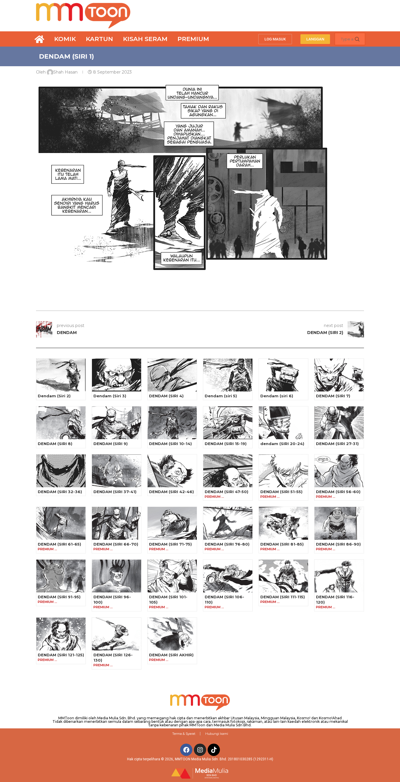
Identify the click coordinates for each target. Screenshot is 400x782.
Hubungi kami (216, 734)
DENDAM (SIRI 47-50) (226, 491)
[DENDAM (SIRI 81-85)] (283, 523)
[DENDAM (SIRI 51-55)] (283, 470)
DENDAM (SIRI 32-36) (60, 491)
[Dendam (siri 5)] (227, 375)
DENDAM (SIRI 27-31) (337, 443)
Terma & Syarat (183, 734)
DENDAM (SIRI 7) (333, 395)
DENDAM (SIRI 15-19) (226, 443)
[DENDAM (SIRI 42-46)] (172, 470)
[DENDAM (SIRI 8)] (61, 422)
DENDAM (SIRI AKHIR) (171, 654)
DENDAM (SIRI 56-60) (338, 491)
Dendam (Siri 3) (109, 395)
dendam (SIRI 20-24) (282, 443)
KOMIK (65, 38)
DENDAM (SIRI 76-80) (227, 544)
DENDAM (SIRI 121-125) (61, 654)
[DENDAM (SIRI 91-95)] (61, 576)
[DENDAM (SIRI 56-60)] (339, 470)
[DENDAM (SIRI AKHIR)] (172, 634)
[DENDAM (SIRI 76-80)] (227, 523)
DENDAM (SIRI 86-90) (338, 544)
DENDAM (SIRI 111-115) (282, 596)
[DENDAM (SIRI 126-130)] (116, 634)
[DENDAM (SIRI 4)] (172, 375)
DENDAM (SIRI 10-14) (170, 443)
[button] (275, 39)
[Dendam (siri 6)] (283, 375)
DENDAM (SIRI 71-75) (170, 544)
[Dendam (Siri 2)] (61, 375)
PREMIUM (193, 38)
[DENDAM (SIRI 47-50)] (227, 470)
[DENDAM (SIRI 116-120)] (339, 576)
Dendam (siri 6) (276, 395)
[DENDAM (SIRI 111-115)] (283, 576)
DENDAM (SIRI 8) (55, 443)
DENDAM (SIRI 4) (166, 395)
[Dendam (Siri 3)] (116, 375)
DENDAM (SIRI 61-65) (59, 544)
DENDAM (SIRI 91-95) (59, 596)
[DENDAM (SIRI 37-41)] (116, 470)
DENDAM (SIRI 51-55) (281, 491)
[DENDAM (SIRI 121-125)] (61, 634)
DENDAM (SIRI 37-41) (114, 491)
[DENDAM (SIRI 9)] (116, 422)
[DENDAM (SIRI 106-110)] (227, 576)
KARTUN (99, 38)
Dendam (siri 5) (221, 395)
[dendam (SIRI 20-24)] (283, 422)
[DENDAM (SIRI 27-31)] (339, 422)
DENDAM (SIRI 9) (110, 443)
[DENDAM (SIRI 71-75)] (172, 523)
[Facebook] (186, 750)
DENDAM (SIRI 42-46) (171, 491)
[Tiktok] (214, 750)
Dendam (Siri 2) (54, 395)
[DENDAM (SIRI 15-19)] (227, 422)
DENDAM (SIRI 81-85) (282, 544)
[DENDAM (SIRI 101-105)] (172, 576)
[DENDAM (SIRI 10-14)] (172, 422)
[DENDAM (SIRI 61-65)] (61, 523)
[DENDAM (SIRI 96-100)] (116, 576)
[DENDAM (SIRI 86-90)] (339, 523)
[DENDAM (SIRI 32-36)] (61, 470)
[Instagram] (200, 750)
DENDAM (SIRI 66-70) (115, 544)
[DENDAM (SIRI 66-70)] (116, 523)
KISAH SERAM (145, 38)
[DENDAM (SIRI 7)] (339, 375)
